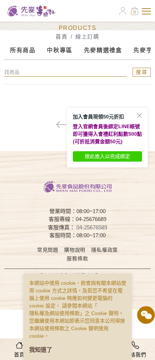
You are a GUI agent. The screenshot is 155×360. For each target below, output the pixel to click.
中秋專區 (59, 50)
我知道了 (40, 350)
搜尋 (141, 72)
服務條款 (77, 258)
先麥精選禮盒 (103, 50)
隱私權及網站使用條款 (54, 313)
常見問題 (47, 250)
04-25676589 (91, 227)
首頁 (61, 36)
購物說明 (74, 250)
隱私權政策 (104, 250)
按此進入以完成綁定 (107, 156)
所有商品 (22, 50)
